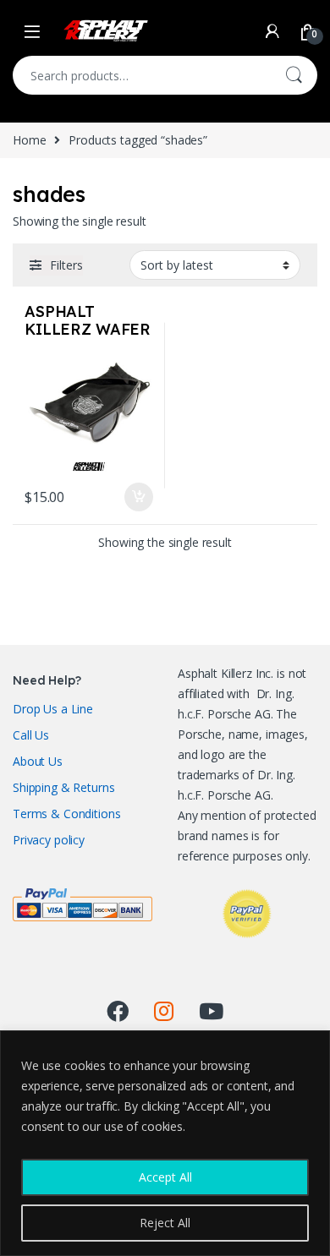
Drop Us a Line (53, 709)
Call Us (31, 735)
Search (293, 75)
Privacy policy (49, 840)
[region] (165, 1143)
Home (29, 140)
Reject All (165, 1223)
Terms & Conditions (66, 813)
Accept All (165, 1177)
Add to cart (138, 497)
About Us (38, 761)
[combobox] (141, 75)
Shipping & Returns (63, 787)
